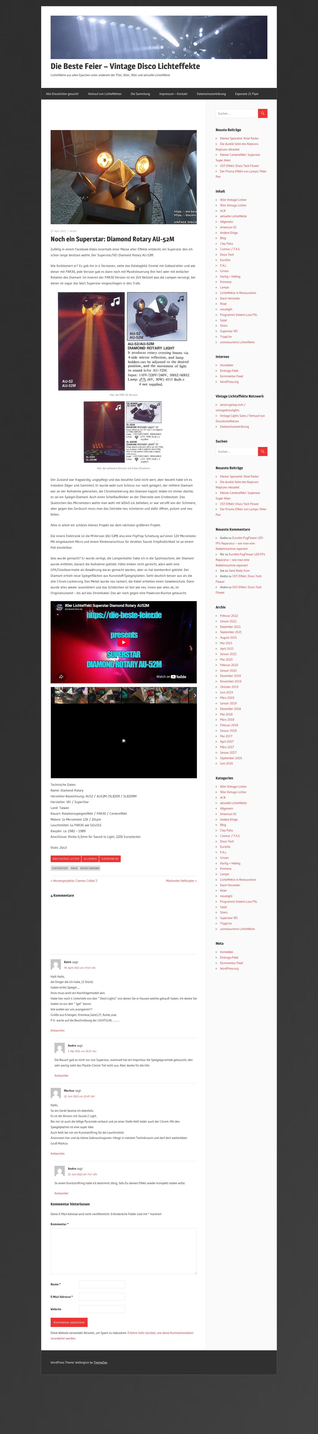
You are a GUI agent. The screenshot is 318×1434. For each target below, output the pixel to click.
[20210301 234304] (104, 695)
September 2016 (231, 758)
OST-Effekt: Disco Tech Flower (239, 166)
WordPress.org (229, 382)
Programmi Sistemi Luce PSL (238, 315)
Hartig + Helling (230, 276)
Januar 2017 (228, 752)
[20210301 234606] (171, 695)
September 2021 (231, 632)
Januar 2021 (228, 654)
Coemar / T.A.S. (230, 249)
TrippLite (226, 336)
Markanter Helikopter (180, 881)
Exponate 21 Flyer (247, 94)
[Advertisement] (118, 118)
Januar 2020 (228, 670)
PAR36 (74, 868)
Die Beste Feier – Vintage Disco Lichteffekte (125, 66)
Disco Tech (227, 254)
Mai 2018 (226, 714)
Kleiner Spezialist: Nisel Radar (239, 138)
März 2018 (227, 719)
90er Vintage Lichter (233, 205)
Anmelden (226, 365)
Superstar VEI (110, 858)
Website (56, 1309)
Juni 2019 (226, 692)
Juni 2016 (226, 763)
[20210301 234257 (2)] (71, 695)
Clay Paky (226, 243)
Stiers (223, 325)
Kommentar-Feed (231, 376)
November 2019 (230, 681)
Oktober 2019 (229, 687)
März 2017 (227, 747)
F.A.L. (223, 265)
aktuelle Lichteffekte (233, 216)
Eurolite (225, 260)
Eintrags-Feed (229, 370)
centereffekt (60, 868)
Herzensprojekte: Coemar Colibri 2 (75, 881)
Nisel (223, 304)
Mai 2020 (226, 659)
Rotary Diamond (89, 868)
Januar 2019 (228, 703)
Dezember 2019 (230, 676)
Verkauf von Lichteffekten (104, 94)
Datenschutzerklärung (211, 94)
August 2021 (228, 637)
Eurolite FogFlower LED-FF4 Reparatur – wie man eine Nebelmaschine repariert (240, 543)
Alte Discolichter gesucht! (62, 94)
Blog (223, 238)
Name (56, 1284)
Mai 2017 (226, 736)
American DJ (228, 227)
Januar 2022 (228, 621)
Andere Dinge (229, 233)
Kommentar (60, 1224)
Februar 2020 (229, 665)
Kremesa (226, 282)
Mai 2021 (226, 643)
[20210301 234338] (138, 695)
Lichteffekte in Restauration (238, 293)
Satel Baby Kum (239, 570)
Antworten (57, 1030)
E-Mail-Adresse (62, 1297)
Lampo (224, 287)
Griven (224, 271)
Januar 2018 (228, 730)
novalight (226, 309)
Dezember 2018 (230, 709)
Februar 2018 (229, 725)
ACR (223, 211)
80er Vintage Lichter (66, 858)
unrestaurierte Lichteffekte (237, 342)
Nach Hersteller (230, 298)
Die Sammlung (140, 94)
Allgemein (90, 858)
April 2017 (227, 741)
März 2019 (227, 698)
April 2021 (227, 648)
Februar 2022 (229, 615)
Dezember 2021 (230, 627)
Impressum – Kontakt (173, 94)
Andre (73, 231)
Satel (223, 320)
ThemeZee (100, 1362)
